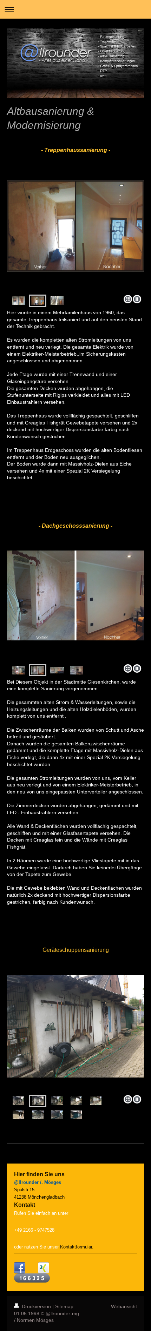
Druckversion (36, 1306)
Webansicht (124, 1306)
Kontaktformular (76, 1247)
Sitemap (64, 1306)
